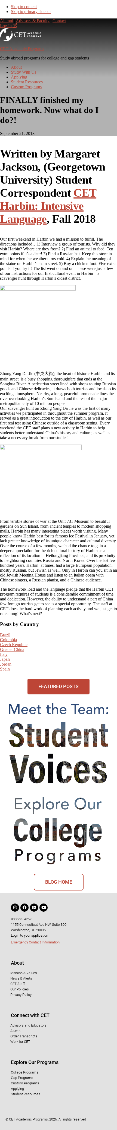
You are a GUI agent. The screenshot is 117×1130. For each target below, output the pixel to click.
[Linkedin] (34, 908)
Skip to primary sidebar (31, 11)
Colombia (8, 639)
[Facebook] (24, 908)
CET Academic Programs (22, 48)
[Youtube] (43, 908)
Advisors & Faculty (33, 20)
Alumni (6, 20)
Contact (59, 20)
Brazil (5, 634)
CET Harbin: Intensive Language (48, 206)
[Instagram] (15, 908)
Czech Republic (13, 644)
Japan (5, 659)
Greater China (12, 649)
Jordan (5, 664)
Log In (6, 25)
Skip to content (24, 6)
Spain (5, 669)
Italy (4, 654)
